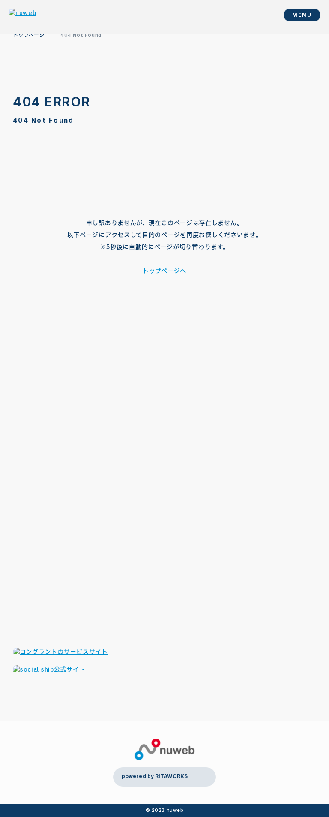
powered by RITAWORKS (155, 776)
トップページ (29, 35)
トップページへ (164, 271)
